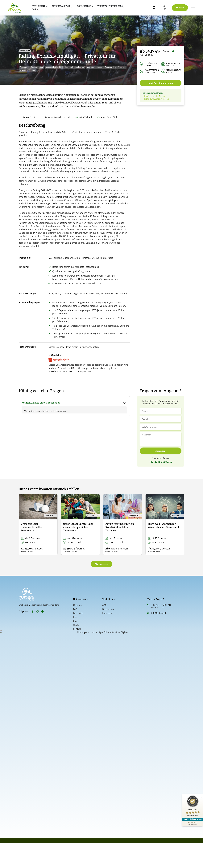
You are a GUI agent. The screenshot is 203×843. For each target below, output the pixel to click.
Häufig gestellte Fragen (154, 96)
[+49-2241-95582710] (148, 605)
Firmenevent (24, 70)
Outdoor (99, 67)
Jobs (75, 617)
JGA (33, 70)
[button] (23, 524)
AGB (104, 605)
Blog (75, 620)
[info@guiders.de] (148, 613)
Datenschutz (108, 609)
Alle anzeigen (101, 564)
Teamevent (24, 67)
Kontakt (77, 628)
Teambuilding (110, 67)
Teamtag (121, 67)
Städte (76, 624)
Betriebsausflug (37, 67)
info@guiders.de (159, 613)
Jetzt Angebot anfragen (160, 83)
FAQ (75, 609)
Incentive (90, 67)
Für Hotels (78, 613)
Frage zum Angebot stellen (156, 99)
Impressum (107, 613)
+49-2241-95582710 (161, 605)
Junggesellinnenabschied (74, 67)
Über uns (77, 605)
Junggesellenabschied (54, 67)
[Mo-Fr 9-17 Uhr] (164, 7)
